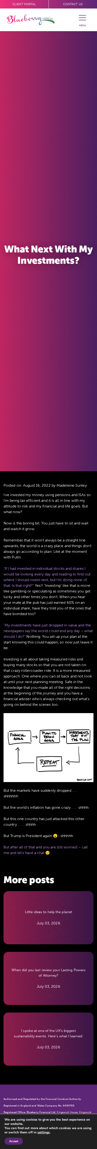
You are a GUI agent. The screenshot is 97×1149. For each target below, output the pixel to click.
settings (43, 1132)
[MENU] (82, 19)
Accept (13, 1141)
